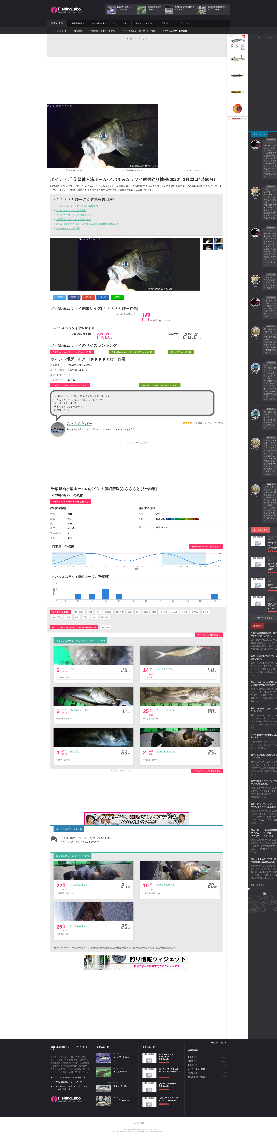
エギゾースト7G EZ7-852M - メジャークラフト (169, 1071)
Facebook (74, 296)
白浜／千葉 (56, 617)
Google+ (88, 296)
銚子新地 (104, 617)
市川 (98, 612)
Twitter (60, 296)
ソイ (72, 669)
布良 (77, 617)
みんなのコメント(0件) (68, 228)
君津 (90, 612)
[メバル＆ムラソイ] (208, 240)
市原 (130, 612)
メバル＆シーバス (79, 710)
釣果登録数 (192, 1057)
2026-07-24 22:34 (272, 537)
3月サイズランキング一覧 (181, 352)
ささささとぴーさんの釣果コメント (74, 215)
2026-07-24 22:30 (272, 579)
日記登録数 (192, 1061)
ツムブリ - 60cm (121, 1100)
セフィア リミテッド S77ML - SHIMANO (168, 1099)
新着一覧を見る (257, 884)
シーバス (74, 751)
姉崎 (146, 612)
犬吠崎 (174, 612)
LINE (117, 296)
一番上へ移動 (217, 1042)
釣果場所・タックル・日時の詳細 (73, 219)
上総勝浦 (108, 612)
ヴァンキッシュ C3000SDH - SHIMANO (166, 1056)
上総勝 (68, 617)
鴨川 (154, 612)
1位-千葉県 (105, 627)
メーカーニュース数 (196, 1069)
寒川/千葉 (119, 612)
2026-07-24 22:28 (272, 598)
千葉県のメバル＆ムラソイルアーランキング (70, 385)
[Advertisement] (136, 47)
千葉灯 (85, 617)
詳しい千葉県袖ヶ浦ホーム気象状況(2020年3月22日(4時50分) (88, 223)
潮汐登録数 (192, 1073)
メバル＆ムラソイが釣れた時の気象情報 (77, 205)
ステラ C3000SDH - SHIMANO (168, 1084)
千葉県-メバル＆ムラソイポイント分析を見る (70, 501)
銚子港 (205, 612)
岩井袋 (184, 612)
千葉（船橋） (78, 612)
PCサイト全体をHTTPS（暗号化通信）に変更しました (263, 860)
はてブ (103, 296)
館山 (138, 612)
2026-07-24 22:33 (272, 558)
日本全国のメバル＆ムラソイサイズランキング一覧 (132, 352)
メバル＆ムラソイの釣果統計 (71, 210)
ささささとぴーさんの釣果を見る (207, 771)
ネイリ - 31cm (120, 1085)
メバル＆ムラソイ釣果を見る (208, 634)
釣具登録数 (192, 1065)
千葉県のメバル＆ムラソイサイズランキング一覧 (72, 352)
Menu (55, 23)
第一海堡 (163, 612)
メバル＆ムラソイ (79, 884)
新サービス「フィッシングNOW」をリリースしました (263, 805)
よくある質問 (138, 1123)
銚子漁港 (195, 612)
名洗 (95, 617)
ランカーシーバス (165, 710)
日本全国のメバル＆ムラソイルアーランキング (159, 385)
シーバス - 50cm (121, 1056)
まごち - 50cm (120, 1071)
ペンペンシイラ (164, 669)
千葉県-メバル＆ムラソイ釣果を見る (206, 546)
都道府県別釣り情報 (196, 1077)
